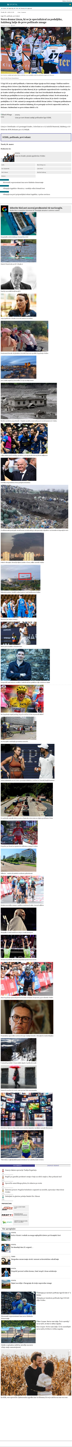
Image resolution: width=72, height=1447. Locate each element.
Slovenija (22, 8)
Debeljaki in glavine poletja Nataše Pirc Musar (22, 1196)
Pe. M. (9, 25)
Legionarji (29, 8)
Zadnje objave (53, 1165)
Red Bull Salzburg (41, 172)
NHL (17, 8)
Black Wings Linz (41, 164)
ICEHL (4, 8)
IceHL (3, 164)
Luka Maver (40, 168)
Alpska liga (11, 8)
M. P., (6, 25)
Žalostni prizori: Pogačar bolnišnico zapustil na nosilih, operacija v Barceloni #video (34, 1191)
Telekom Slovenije (66, 1)
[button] (1, 4)
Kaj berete (17, 1165)
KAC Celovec (5, 172)
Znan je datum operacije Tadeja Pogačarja (20, 1170)
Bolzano (4, 176)
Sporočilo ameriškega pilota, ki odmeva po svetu (23, 1183)
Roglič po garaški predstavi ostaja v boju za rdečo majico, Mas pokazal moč (33, 1177)
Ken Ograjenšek (5, 168)
